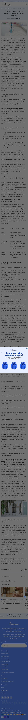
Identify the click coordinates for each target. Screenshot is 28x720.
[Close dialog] (27, 348)
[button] (5, 365)
